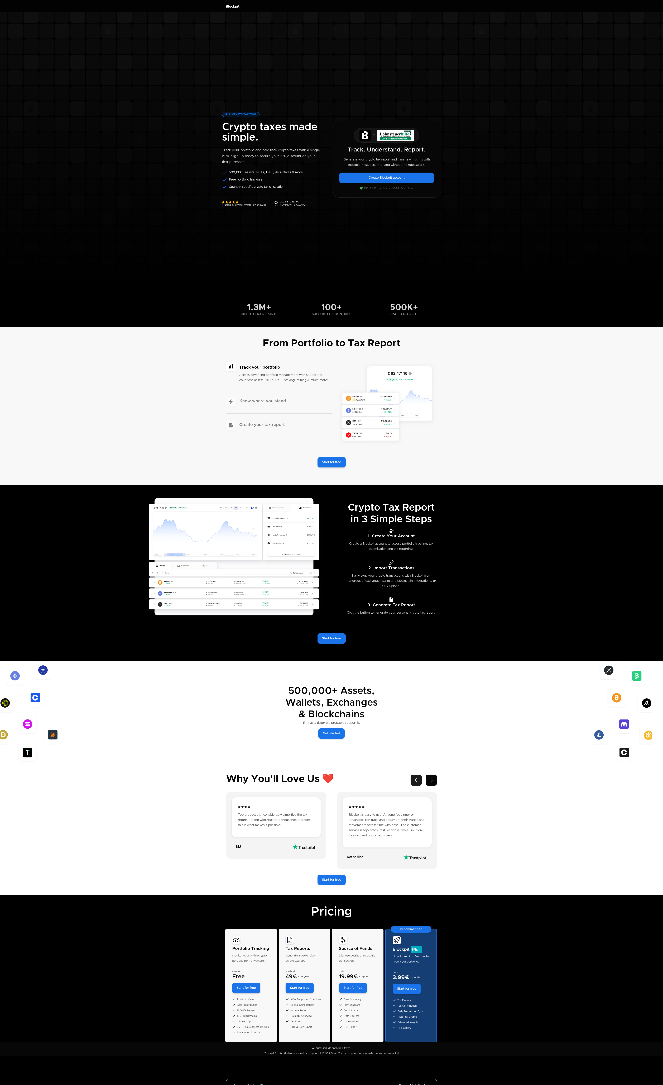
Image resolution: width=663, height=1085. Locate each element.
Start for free (331, 462)
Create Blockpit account (387, 177)
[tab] (279, 376)
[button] (416, 780)
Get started (331, 733)
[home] (232, 6)
